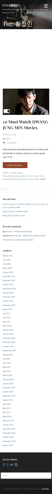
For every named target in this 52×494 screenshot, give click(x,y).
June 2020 (7, 363)
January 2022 (8, 293)
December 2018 (9, 429)
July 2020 (6, 359)
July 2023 (6, 260)
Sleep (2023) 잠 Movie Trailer (14, 216)
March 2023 (7, 268)
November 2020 (9, 342)
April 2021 (7, 322)
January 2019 (8, 425)
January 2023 (8, 272)
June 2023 (7, 264)
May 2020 (6, 367)
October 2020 (8, 346)
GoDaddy (45, 489)
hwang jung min (19, 176)
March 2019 (7, 417)
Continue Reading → (15, 165)
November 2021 (9, 297)
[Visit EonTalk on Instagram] (7, 465)
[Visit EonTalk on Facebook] (4, 465)
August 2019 (8, 400)
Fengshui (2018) (26, 240)
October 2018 (8, 437)
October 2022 (8, 285)
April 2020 (7, 371)
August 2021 (8, 309)
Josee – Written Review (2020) (20, 232)
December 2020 (9, 338)
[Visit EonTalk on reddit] (16, 465)
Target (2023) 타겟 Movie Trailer (15, 212)
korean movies (32, 176)
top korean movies (25, 179)
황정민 (43, 179)
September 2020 (9, 351)
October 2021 (8, 301)
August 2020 (8, 355)
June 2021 (7, 318)
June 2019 (7, 404)
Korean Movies (17, 173)
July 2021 (6, 314)
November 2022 (9, 280)
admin (8, 138)
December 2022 (9, 276)
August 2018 (8, 445)
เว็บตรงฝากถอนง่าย (10, 240)
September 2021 (9, 305)
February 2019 (8, 421)
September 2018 (9, 441)
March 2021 (7, 326)
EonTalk (8, 5)
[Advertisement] (26, 59)
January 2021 (8, 334)
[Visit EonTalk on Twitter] (11, 465)
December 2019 (9, 388)
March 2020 (7, 375)
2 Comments (11, 143)
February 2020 (8, 380)
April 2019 (7, 412)
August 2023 (8, 256)
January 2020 (8, 384)
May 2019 (6, 408)
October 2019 (8, 392)
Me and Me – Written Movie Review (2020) (29, 236)
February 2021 (8, 330)
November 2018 (9, 433)
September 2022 (9, 289)
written (37, 179)
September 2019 (9, 396)
